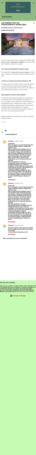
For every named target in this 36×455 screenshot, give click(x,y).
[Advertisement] (18, 260)
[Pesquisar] (34, 3)
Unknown (11, 141)
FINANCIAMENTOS (11, 134)
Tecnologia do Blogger (19, 295)
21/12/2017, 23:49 (18, 225)
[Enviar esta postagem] (6, 131)
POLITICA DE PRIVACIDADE (25, 291)
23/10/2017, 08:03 (18, 141)
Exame (5, 122)
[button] (34, 23)
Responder (11, 179)
